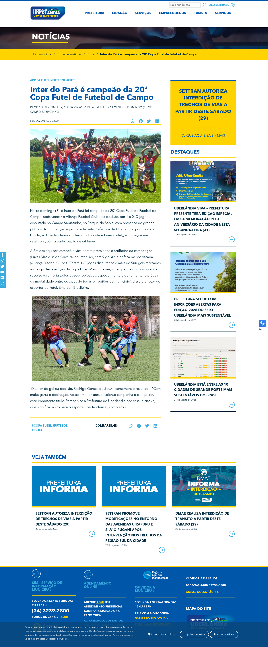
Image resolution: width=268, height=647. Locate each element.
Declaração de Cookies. (57, 639)
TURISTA (200, 13)
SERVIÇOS (143, 13)
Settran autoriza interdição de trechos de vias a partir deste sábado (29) (203, 105)
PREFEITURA (94, 13)
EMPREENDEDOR (172, 13)
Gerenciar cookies (163, 634)
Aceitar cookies (224, 634)
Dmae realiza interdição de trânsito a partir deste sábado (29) (202, 519)
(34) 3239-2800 (50, 611)
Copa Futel (41, 80)
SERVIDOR (223, 13)
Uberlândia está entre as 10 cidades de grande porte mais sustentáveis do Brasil (203, 390)
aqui (64, 617)
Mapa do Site (198, 609)
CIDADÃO (119, 13)
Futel (72, 80)
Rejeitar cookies (194, 634)
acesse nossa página (151, 618)
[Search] (204, 5)
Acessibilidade (219, 5)
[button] (133, 121)
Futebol (59, 80)
